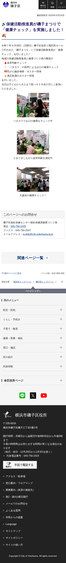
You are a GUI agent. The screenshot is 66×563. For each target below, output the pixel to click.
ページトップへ (33, 291)
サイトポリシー (14, 537)
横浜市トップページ (22, 282)
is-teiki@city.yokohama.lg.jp (38, 234)
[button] (52, 4)
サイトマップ (13, 531)
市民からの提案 (14, 517)
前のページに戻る (12, 273)
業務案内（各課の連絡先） (20, 490)
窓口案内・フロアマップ (19, 483)
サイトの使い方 (14, 544)
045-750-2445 (18, 226)
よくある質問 (13, 510)
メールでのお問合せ (17, 503)
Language (11, 524)
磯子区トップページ (45, 282)
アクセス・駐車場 (15, 476)
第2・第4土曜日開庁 (17, 496)
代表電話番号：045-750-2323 (22, 455)
